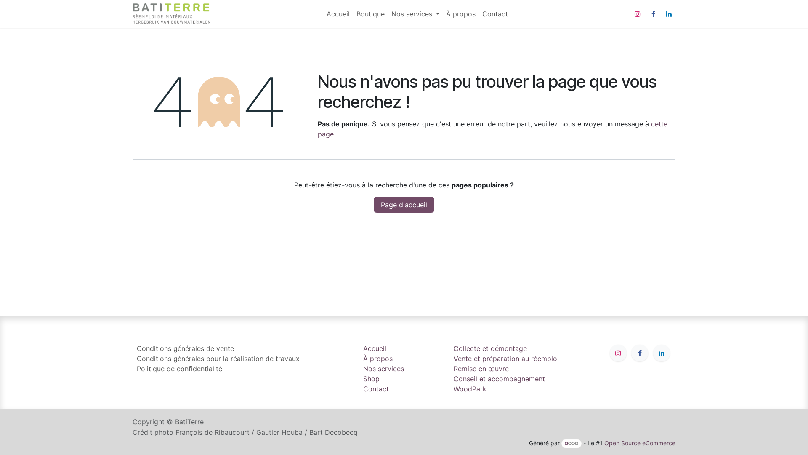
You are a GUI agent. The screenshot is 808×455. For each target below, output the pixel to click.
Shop (371, 379)
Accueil (374, 348)
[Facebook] (653, 14)
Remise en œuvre (481, 368)
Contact (376, 389)
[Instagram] (637, 14)
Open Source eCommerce (639, 443)
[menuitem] (338, 13)
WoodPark (470, 389)
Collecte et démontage (490, 348)
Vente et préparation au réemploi (506, 358)
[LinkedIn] (668, 14)
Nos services (383, 368)
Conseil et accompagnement (499, 379)
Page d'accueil (404, 205)
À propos (378, 358)
